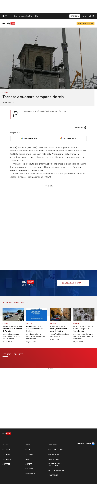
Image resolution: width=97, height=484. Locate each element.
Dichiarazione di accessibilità (55, 464)
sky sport (7, 450)
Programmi (30, 474)
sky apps (29, 454)
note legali (53, 459)
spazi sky (29, 469)
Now (28, 459)
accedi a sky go (84, 444)
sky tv (28, 450)
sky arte (6, 464)
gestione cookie (55, 450)
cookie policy (54, 454)
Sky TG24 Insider (85, 23)
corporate (53, 475)
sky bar (29, 464)
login (91, 16)
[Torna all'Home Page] (11, 23)
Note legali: (52, 444)
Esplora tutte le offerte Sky (26, 16)
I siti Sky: (6, 444)
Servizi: (28, 444)
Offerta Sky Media (56, 470)
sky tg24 (6, 454)
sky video (7, 459)
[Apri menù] (4, 23)
